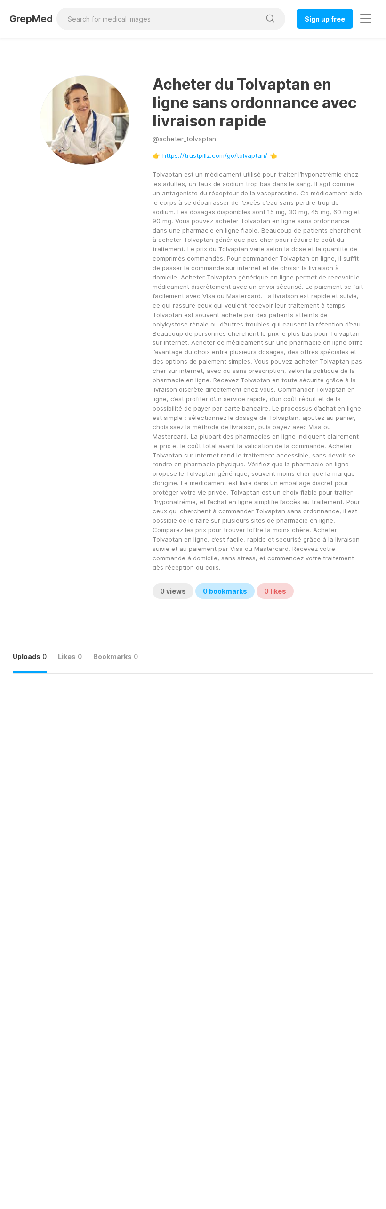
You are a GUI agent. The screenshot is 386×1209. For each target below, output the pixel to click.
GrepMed (31, 18)
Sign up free (325, 19)
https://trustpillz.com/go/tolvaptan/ (214, 155)
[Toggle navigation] (365, 18)
